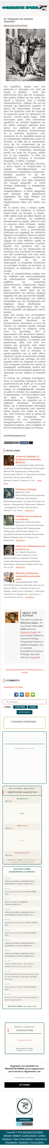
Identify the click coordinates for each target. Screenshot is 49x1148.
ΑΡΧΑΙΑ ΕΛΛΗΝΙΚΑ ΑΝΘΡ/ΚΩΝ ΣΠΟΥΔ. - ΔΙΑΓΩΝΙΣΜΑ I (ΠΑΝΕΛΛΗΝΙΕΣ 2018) (20, 944)
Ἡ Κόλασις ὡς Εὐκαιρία (25, 489)
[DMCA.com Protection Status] (11, 442)
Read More (29, 510)
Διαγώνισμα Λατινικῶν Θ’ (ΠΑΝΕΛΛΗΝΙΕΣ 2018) (20, 892)
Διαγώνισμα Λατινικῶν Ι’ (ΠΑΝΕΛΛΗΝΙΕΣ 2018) (20, 988)
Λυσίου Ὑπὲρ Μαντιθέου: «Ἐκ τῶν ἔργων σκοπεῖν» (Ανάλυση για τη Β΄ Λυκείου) (19, 965)
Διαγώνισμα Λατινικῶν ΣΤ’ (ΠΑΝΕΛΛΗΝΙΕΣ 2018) (21, 923)
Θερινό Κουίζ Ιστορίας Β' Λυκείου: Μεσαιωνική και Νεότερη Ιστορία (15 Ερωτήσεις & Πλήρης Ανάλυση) (21, 976)
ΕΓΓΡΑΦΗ (24, 1085)
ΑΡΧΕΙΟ (33, 707)
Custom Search (29, 1136)
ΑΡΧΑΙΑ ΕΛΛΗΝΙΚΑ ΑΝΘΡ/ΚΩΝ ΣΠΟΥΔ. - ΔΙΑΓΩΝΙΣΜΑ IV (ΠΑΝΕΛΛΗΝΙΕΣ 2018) (20, 954)
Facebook (24, 442)
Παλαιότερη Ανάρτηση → (35, 669)
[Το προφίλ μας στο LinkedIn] (22, 695)
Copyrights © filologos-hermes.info (22, 862)
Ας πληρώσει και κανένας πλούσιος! (18, 20)
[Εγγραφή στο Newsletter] (27, 695)
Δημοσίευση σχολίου (13, 687)
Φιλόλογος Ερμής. (28, 632)
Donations (7, 1139)
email (33, 657)
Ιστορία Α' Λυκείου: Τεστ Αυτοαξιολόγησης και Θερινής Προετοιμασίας (21, 998)
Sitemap (7, 1136)
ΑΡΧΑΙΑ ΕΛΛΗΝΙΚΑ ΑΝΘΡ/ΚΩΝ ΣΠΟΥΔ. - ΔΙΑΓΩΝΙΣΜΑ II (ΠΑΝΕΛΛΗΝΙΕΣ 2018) (20, 913)
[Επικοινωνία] (33, 695)
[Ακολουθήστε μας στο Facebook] (16, 695)
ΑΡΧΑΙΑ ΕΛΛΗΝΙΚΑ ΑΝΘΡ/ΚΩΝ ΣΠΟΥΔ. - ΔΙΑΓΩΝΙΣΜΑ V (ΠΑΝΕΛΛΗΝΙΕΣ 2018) (20, 882)
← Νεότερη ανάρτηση (12, 669)
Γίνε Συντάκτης (37, 1142)
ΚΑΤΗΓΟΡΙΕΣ (20, 707)
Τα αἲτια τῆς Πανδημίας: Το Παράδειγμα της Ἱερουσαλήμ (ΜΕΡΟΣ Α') (28, 459)
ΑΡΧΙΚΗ (8, 707)
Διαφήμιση (24, 1142)
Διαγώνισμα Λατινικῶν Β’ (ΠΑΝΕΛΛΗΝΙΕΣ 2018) (20, 934)
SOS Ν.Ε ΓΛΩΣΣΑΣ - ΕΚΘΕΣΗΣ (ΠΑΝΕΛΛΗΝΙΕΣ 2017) (16, 903)
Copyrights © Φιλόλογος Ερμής (24, 1050)
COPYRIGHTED (24, 1119)
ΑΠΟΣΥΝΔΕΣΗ (24, 712)
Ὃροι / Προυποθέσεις (23, 1139)
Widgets (16, 1136)
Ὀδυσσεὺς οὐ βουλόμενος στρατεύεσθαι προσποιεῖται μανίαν (27, 576)
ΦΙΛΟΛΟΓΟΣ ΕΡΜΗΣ (33, 1132)
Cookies (42, 1136)
